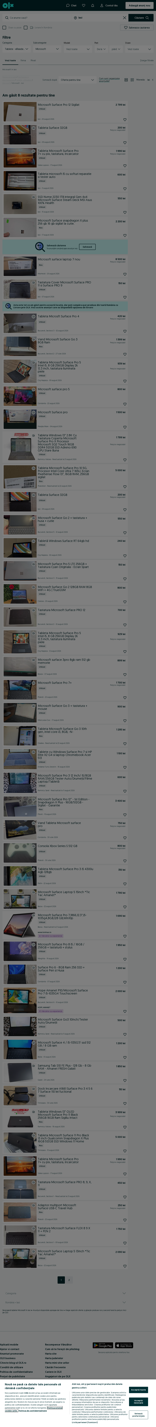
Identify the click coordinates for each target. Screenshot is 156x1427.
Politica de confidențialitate (33, 1410)
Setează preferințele (138, 1414)
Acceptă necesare (138, 1401)
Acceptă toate (138, 1390)
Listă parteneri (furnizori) (85, 1422)
